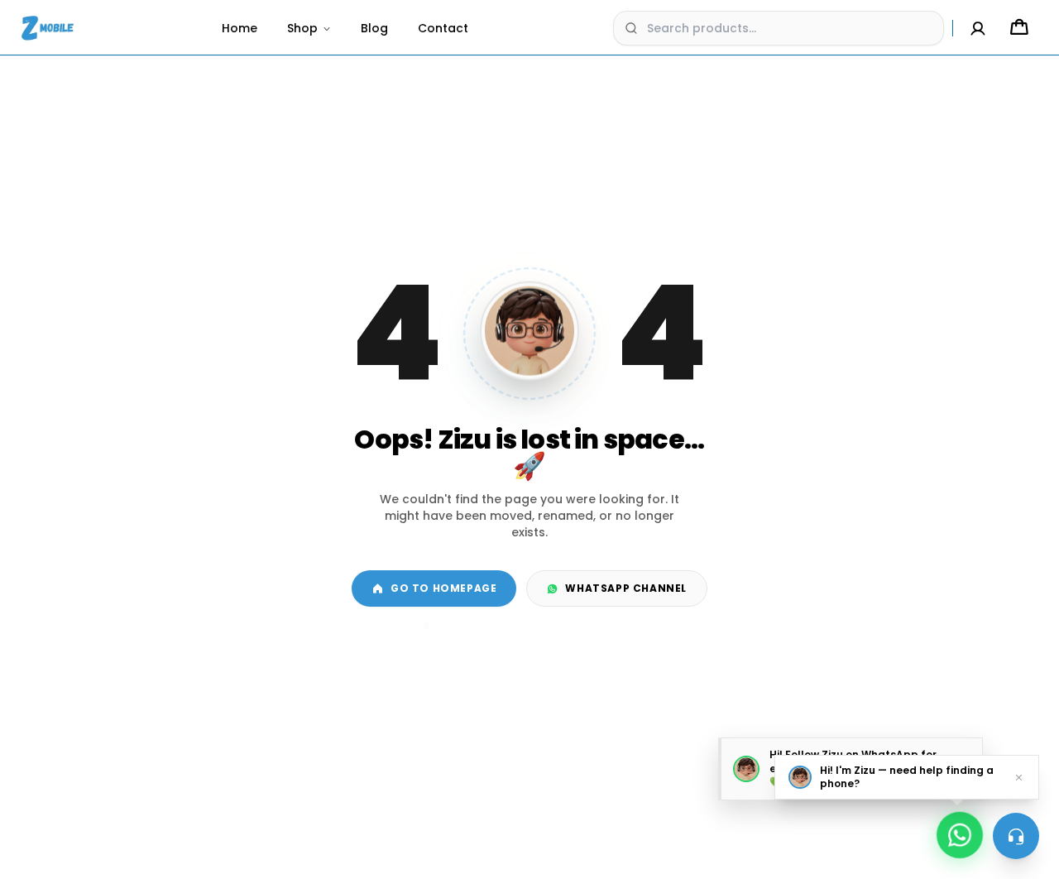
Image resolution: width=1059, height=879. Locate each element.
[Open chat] (1016, 836)
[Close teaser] (1018, 777)
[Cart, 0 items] (1019, 28)
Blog (374, 28)
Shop (302, 28)
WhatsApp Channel (626, 588)
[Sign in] (977, 28)
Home (239, 28)
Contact (443, 28)
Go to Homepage (443, 588)
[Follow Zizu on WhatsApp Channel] (960, 831)
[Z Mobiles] (48, 28)
